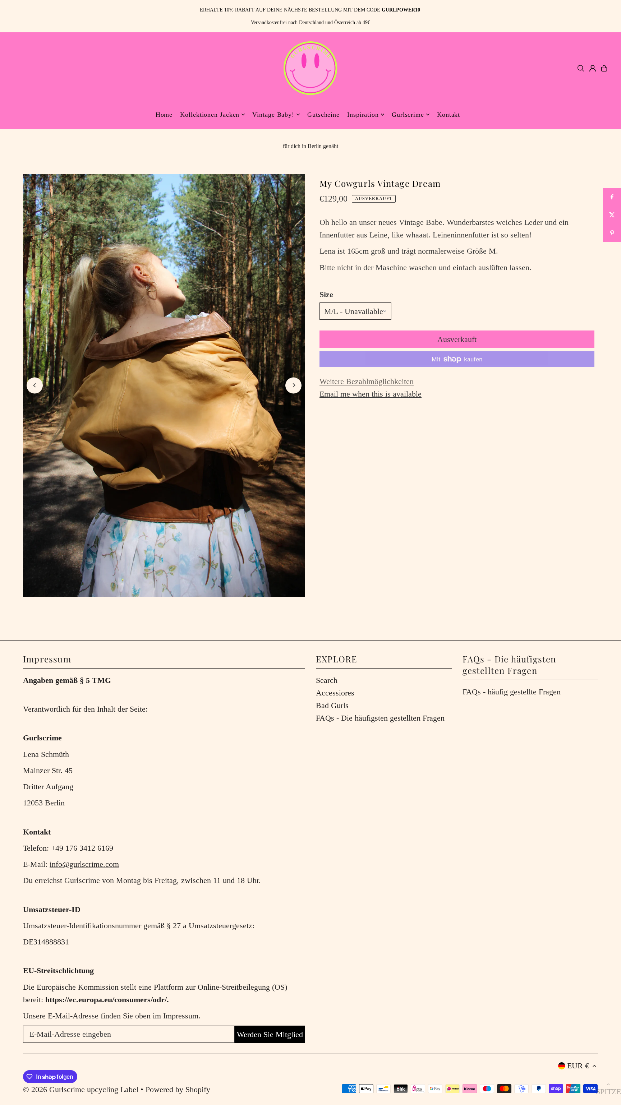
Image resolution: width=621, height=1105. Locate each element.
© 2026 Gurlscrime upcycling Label (80, 1089)
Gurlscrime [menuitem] (408, 114)
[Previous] (35, 385)
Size (326, 294)
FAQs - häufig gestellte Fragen (512, 691)
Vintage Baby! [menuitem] (273, 114)
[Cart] (604, 68)
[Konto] (592, 68)
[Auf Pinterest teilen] (612, 233)
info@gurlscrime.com (84, 864)
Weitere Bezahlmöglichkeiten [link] (366, 381)
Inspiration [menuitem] (363, 114)
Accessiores (335, 692)
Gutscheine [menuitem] (323, 114)
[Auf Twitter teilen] (612, 215)
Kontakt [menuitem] (448, 114)
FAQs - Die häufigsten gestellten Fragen (380, 717)
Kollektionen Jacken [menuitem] (209, 114)
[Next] (293, 385)
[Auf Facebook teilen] (612, 197)
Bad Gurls (332, 705)
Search (326, 680)
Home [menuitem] (164, 114)
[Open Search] (581, 68)
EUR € (578, 1065)
